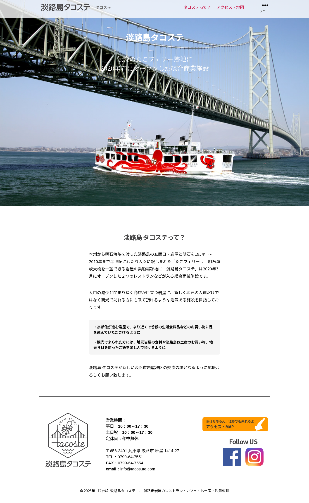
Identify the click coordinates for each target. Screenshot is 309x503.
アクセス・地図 (230, 7)
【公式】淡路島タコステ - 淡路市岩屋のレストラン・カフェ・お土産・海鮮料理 (162, 490)
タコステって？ (197, 7)
